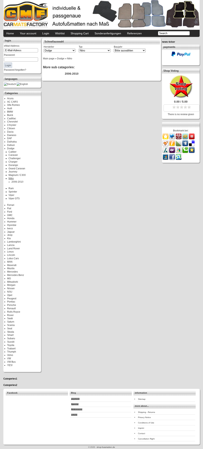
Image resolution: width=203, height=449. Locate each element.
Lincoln (11, 255)
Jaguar (11, 231)
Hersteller (49, 46)
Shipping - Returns (146, 412)
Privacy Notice (144, 417)
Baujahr (118, 46)
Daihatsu (12, 141)
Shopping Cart (80, 33)
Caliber (12, 151)
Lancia (10, 245)
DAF (9, 138)
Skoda (10, 331)
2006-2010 (17, 181)
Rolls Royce (13, 311)
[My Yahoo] (172, 152)
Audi (9, 108)
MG (9, 278)
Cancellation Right (146, 439)
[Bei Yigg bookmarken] (166, 145)
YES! (9, 365)
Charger (13, 161)
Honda (10, 218)
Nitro (11, 178)
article (74, 415)
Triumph (11, 351)
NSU (9, 291)
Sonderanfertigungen (108, 33)
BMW (10, 111)
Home (10, 33)
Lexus (10, 251)
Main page (49, 58)
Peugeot (11, 298)
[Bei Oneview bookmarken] (185, 138)
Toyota (10, 345)
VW (9, 358)
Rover (10, 315)
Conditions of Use (146, 423)
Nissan (11, 288)
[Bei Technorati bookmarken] (185, 152)
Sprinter (13, 191)
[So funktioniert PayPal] (180, 55)
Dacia (10, 131)
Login (45, 33)
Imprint (141, 428)
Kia (9, 238)
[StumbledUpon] (179, 159)
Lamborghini (14, 241)
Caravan (13, 155)
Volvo (10, 355)
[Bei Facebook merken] (172, 159)
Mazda (10, 268)
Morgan (11, 285)
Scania (11, 325)
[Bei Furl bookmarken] (172, 145)
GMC (10, 215)
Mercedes (12, 271)
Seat (9, 328)
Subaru (11, 338)
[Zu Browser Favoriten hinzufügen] (166, 138)
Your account (28, 33)
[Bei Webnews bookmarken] (192, 138)
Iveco (10, 228)
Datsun (11, 145)
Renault (11, 308)
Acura (10, 98)
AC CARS (12, 101)
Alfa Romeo (13, 105)
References (76, 409)
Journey (13, 171)
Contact (141, 433)
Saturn (10, 321)
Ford (9, 211)
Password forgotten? (15, 69)
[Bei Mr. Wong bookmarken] (179, 138)
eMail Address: (12, 45)
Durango (13, 165)
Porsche (11, 305)
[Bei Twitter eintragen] (172, 138)
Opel (9, 295)
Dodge (10, 148)
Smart (10, 335)
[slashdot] (166, 152)
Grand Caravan (17, 168)
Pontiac (11, 301)
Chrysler (11, 125)
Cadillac (11, 118)
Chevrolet (12, 121)
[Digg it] (185, 145)
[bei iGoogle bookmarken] (179, 152)
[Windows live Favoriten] (166, 159)
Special (75, 404)
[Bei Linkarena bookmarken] (179, 145)
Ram (11, 188)
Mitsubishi (12, 281)
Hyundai (11, 225)
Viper (11, 195)
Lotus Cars (13, 258)
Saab (10, 318)
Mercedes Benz (15, 275)
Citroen (11, 128)
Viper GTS (14, 198)
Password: (9, 55)
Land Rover (13, 248)
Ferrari (10, 205)
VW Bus (11, 361)
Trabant (11, 348)
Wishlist (60, 33)
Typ (80, 46)
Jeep (9, 235)
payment (75, 399)
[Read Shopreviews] (181, 97)
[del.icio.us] (192, 145)
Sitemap (142, 399)
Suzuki (10, 341)
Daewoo (11, 135)
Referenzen (134, 33)
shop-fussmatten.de (106, 447)
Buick (10, 115)
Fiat (9, 208)
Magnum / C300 (17, 175)
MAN (9, 261)
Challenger (15, 158)
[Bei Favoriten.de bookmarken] (192, 152)
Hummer (11, 221)
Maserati (11, 265)
